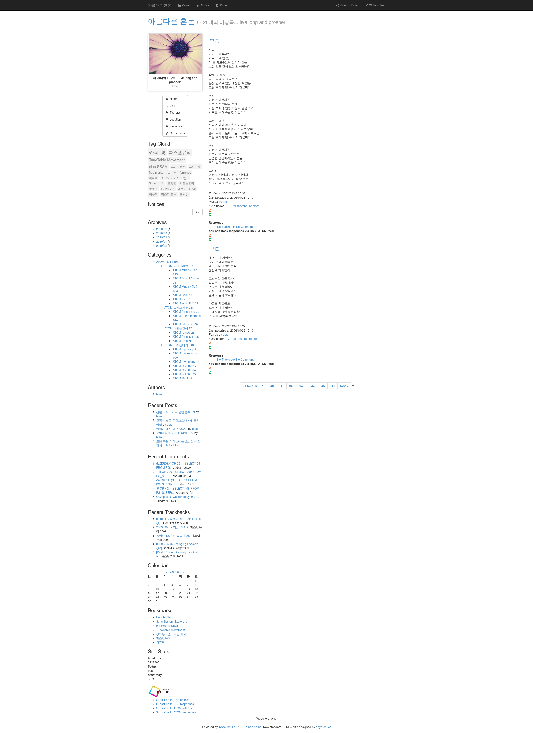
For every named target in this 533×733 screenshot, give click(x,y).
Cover (185, 5)
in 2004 (189, 374)
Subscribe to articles (172, 700)
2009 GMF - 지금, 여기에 (172, 527)
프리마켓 (194, 166)
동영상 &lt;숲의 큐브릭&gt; (173, 535)
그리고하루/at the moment (242, 206)
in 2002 (189, 366)
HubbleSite (163, 617)
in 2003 (189, 370)
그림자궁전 (178, 166)
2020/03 (162, 233)
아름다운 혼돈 (159, 5)
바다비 (153, 178)
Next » (344, 386)
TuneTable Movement (167, 159)
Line (172, 105)
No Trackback (226, 226)
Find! (197, 212)
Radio (187, 378)
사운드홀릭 (186, 183)
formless (185, 172)
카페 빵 (157, 152)
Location (175, 119)
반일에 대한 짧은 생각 (171, 428)
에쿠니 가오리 (187, 189)
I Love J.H (167, 189)
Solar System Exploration (172, 621)
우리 (215, 40)
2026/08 (175, 572)
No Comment (245, 226)
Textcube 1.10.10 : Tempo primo (240, 727)
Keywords (176, 126)
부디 (215, 248)
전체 (171, 261)
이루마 (153, 194)
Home (173, 99)
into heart (190, 324)
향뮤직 (160, 642)
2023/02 (162, 229)
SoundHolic (156, 183)
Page (223, 5)
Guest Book (177, 133)
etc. (187, 299)
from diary (190, 311)
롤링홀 (171, 183)
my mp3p (189, 349)
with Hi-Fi (190, 303)
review (188, 332)
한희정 (184, 194)
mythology (190, 361)
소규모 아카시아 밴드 (175, 178)
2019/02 (162, 245)
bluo (225, 201)
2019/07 (162, 241)
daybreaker (323, 727)
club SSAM (158, 166)
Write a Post (376, 5)
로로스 (153, 189)
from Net (189, 341)
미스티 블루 (169, 194)
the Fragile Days (167, 625)
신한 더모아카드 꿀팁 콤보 (175, 412)
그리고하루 (183, 307)
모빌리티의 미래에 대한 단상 (175, 433)
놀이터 (172, 172)
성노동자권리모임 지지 (171, 634)
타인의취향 (183, 266)
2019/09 (162, 237)
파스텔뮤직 (180, 152)
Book (188, 295)
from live (190, 336)
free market (156, 172)
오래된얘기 (183, 345)
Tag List (174, 112)
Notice (204, 5)
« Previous (250, 386)
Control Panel (349, 5)
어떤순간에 (183, 328)
